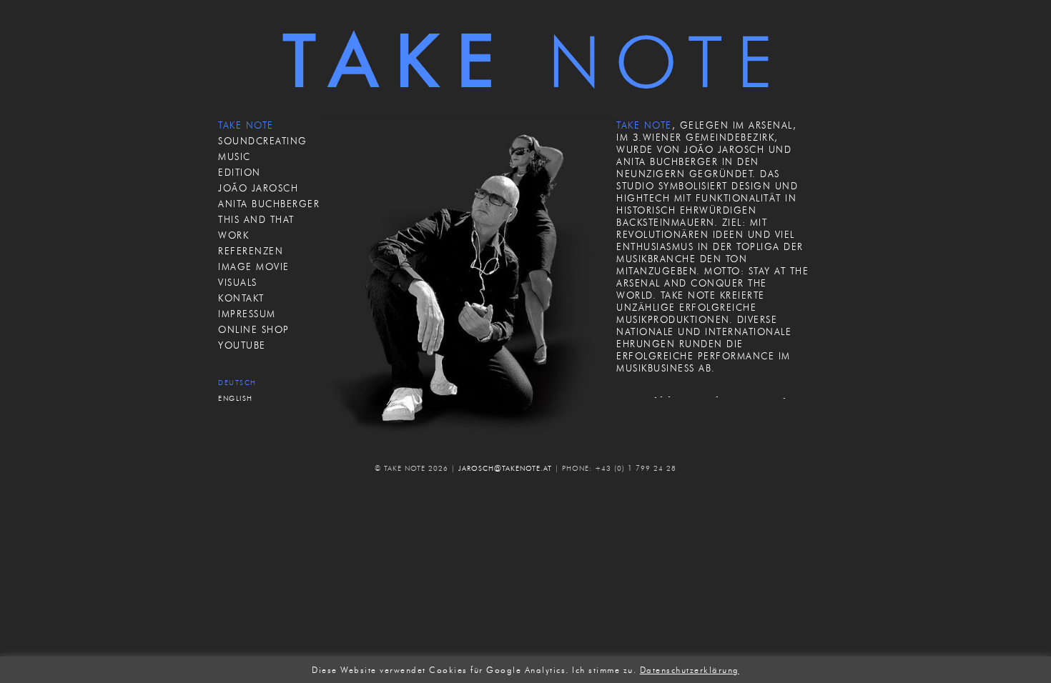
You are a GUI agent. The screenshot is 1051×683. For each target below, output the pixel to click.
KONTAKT (241, 298)
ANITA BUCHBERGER (269, 203)
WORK (233, 235)
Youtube (242, 345)
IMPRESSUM (247, 313)
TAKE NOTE (246, 125)
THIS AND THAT (256, 219)
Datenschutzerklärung (689, 670)
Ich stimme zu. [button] (604, 670)
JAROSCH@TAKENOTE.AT (505, 468)
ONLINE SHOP (254, 329)
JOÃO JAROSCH (258, 188)
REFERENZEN (250, 250)
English (235, 398)
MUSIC (234, 156)
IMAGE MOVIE (254, 266)
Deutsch (237, 382)
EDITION (239, 172)
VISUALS (237, 282)
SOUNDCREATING (262, 140)
